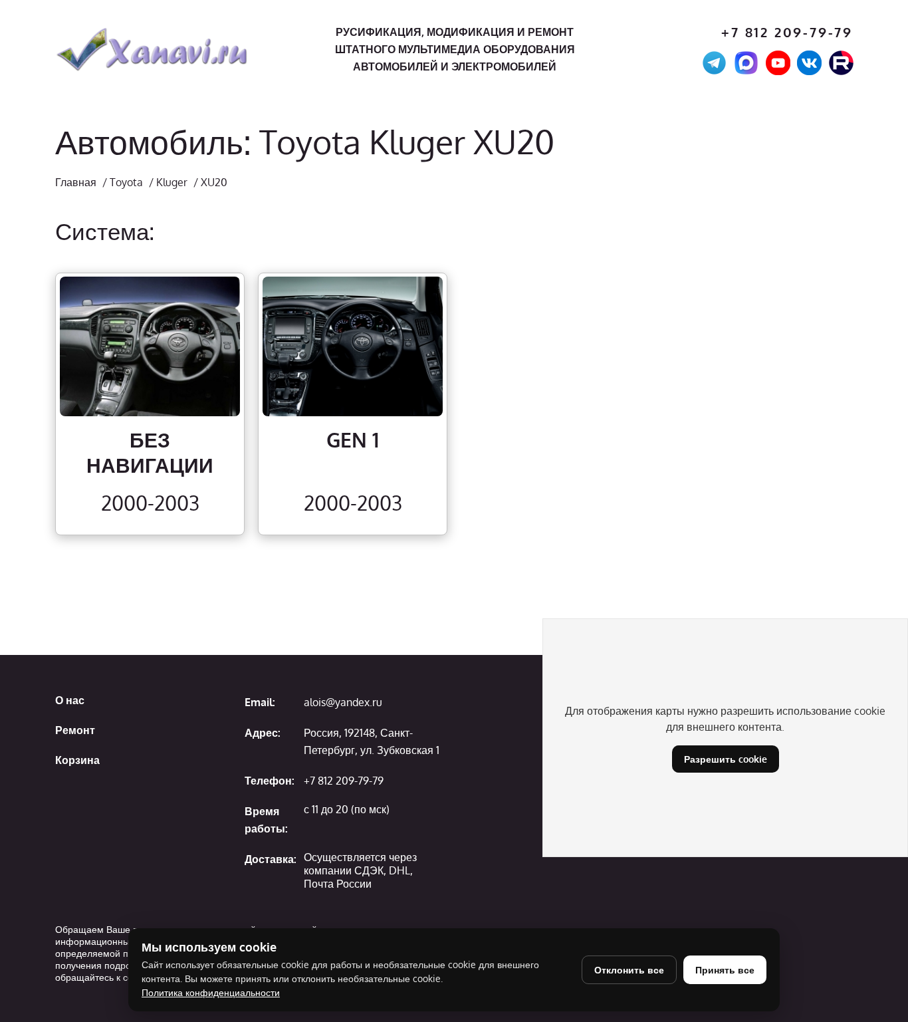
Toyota (126, 182)
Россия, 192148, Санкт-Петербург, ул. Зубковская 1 (371, 741)
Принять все (724, 969)
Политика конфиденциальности (211, 992)
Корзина (77, 760)
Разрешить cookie (725, 759)
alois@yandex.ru (343, 702)
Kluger (171, 182)
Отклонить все (629, 969)
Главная (75, 182)
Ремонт (75, 730)
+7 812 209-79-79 (787, 32)
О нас (69, 700)
